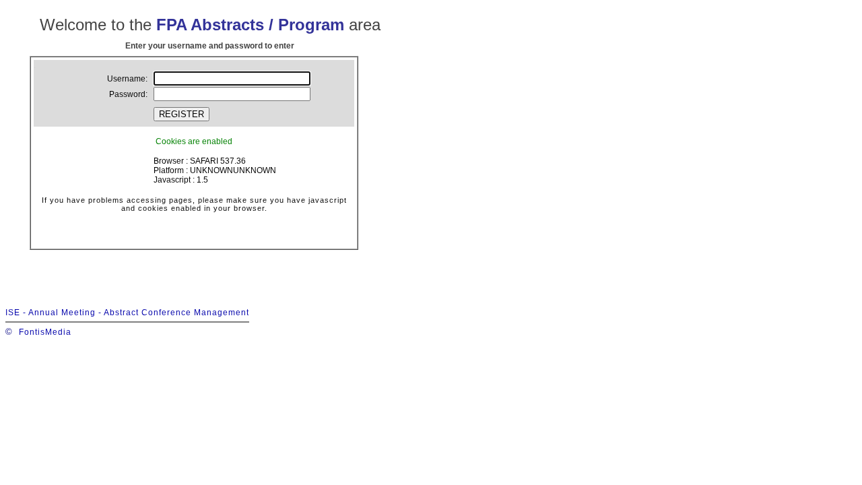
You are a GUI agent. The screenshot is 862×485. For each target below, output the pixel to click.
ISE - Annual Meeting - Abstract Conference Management (127, 312)
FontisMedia (45, 332)
